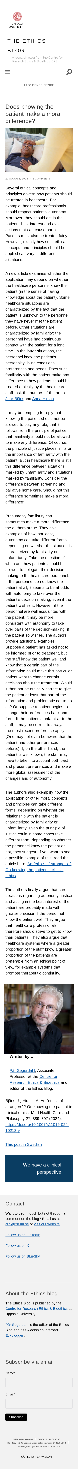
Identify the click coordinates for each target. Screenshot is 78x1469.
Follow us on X (17, 1246)
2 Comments (42, 178)
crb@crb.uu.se (17, 1224)
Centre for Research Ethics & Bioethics (36, 1309)
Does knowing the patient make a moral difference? (33, 113)
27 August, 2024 (16, 178)
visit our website (47, 1224)
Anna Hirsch (43, 399)
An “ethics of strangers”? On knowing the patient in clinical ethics (38, 870)
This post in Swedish (23, 1144)
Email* (10, 1394)
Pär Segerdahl (22, 1070)
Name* (10, 1373)
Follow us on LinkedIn (22, 1235)
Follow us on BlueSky (22, 1256)
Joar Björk (14, 399)
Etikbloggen (14, 1335)
